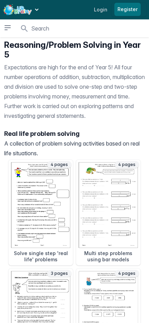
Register (127, 9)
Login (100, 9)
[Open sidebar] (8, 27)
